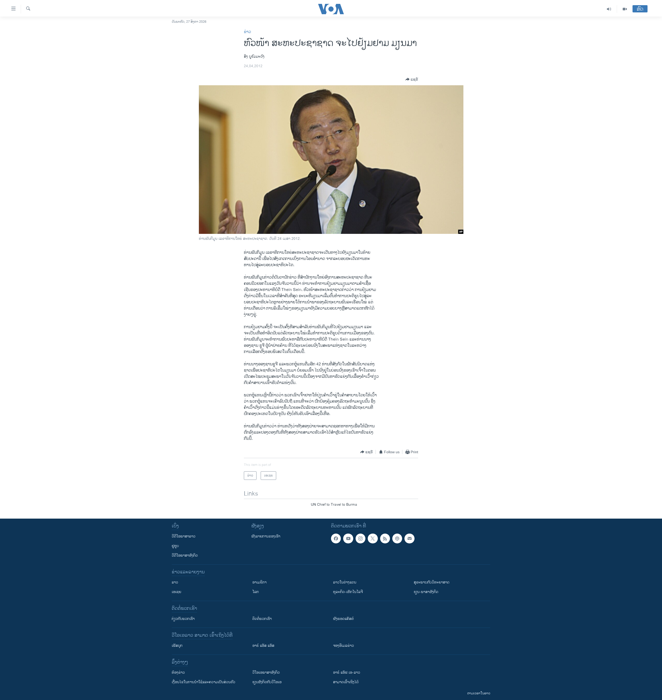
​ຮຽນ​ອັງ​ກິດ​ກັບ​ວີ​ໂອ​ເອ (267, 682)
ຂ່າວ (247, 31)
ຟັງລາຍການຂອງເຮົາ (265, 536)
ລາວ (175, 582)
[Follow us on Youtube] (348, 538)
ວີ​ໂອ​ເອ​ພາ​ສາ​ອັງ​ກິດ (266, 672)
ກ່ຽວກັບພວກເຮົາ (183, 618)
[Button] (411, 79)
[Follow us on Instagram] (360, 538)
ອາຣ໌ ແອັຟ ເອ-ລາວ (346, 672)
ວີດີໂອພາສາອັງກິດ (185, 555)
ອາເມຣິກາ (259, 582)
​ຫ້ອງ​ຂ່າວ (178, 672)
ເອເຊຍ (176, 592)
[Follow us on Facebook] (336, 538)
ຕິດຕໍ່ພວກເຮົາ (262, 618)
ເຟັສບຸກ (177, 645)
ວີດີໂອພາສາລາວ (183, 536)
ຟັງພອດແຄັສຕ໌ (343, 618)
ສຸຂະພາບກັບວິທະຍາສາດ (431, 582)
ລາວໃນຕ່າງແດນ (344, 582)
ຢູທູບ (175, 546)
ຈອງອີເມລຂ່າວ (343, 645)
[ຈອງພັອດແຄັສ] (409, 538)
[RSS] (385, 538)
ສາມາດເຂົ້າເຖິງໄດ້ (346, 682)
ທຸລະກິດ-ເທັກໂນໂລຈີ (348, 592)
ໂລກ (255, 592)
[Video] (625, 9)
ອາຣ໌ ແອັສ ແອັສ (263, 645)
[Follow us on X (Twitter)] (373, 538)
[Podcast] (397, 538)
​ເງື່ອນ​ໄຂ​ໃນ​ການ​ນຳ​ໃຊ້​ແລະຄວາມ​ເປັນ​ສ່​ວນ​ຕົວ (203, 682)
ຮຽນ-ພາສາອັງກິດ (426, 592)
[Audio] (609, 9)
